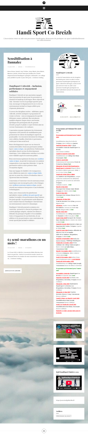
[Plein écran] (79, 388)
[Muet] (77, 388)
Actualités (28, 247)
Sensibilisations (30, 67)
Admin (20, 67)
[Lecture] (58, 388)
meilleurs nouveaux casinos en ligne (24, 185)
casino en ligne (19, 149)
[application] (69, 383)
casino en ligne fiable (35, 173)
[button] (58, 110)
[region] (69, 110)
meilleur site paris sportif (31, 195)
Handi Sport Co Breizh (44, 32)
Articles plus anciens (12, 271)
